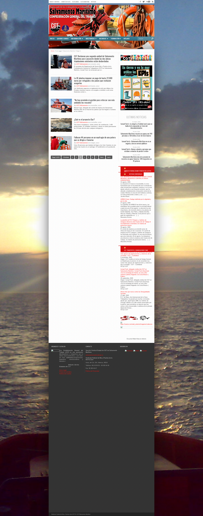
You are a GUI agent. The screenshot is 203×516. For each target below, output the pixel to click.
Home (52, 51)
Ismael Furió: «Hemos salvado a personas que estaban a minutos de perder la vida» (136, 150)
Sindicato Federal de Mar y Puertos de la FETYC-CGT (138, 171)
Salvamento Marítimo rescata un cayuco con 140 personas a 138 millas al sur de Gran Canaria (136, 135)
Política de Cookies (65, 374)
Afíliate (127, 38)
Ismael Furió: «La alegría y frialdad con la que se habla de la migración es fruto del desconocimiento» (136, 126)
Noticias (93, 2)
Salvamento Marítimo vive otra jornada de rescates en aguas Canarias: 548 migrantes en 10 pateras (136, 159)
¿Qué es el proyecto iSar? (84, 119)
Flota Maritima (85, 2)
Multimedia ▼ (91, 38)
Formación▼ (116, 38)
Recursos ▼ (103, 38)
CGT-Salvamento (82, 64)
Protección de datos (65, 372)
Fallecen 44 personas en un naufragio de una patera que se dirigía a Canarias (95, 138)
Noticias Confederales (135, 174)
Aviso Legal (63, 370)
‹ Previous (66, 157)
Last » (109, 157)
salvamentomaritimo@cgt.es (94, 355)
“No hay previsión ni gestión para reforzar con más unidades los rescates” (94, 101)
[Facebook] (129, 351)
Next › (102, 157)
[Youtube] (143, 351)
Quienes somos (63, 38)
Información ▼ (77, 38)
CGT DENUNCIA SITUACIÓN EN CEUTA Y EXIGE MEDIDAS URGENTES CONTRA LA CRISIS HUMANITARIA (136, 178)
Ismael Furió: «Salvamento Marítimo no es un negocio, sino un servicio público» (136, 142)
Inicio (52, 38)
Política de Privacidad (92, 371)
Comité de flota (65, 2)
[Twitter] (136, 351)
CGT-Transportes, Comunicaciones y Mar (136, 250)
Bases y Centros (54, 2)
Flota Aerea (75, 2)
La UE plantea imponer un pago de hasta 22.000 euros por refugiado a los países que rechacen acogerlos (93, 80)
